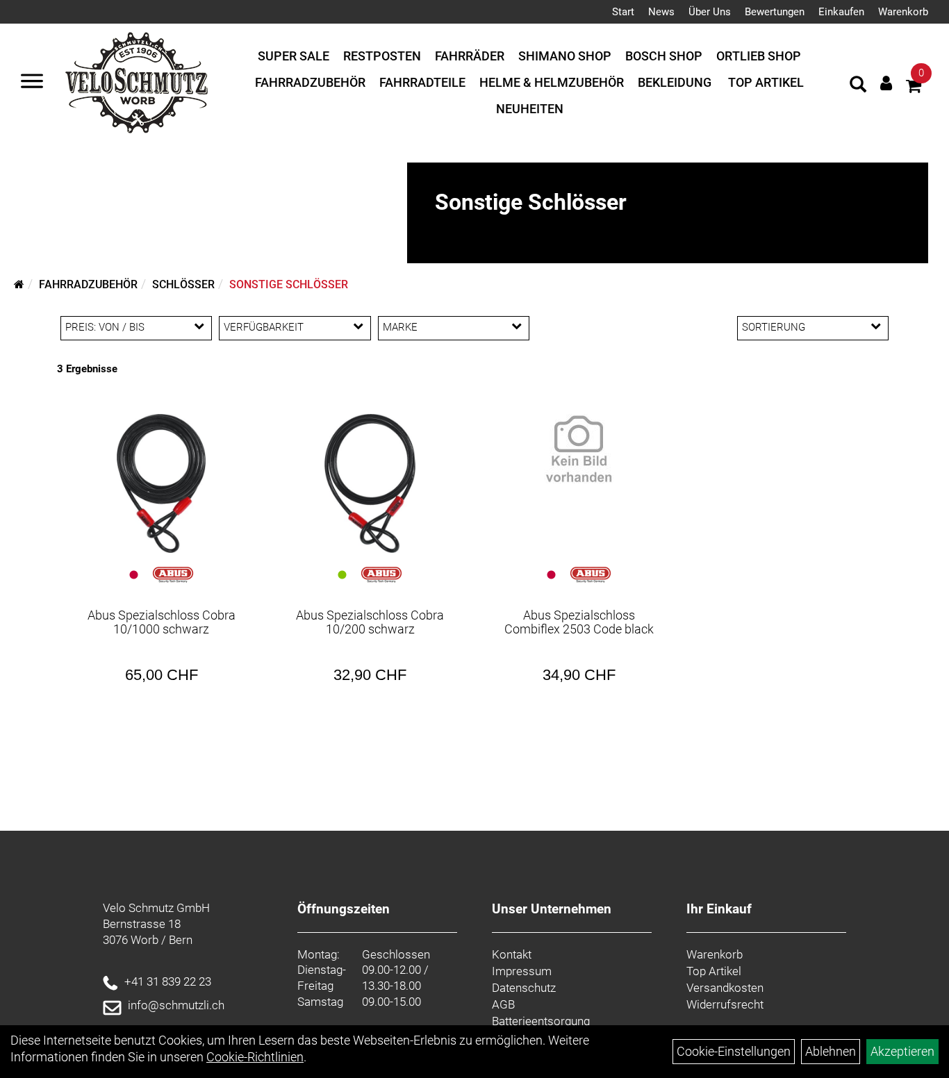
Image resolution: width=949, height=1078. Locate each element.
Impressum (522, 971)
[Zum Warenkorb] (913, 87)
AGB (503, 1004)
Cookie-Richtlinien (255, 1057)
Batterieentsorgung (541, 1021)
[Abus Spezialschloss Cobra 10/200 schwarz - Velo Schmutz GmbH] (370, 483)
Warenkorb (903, 12)
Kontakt (511, 954)
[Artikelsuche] (858, 86)
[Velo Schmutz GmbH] (136, 83)
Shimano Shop (564, 56)
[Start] (19, 284)
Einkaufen (841, 12)
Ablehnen (830, 1051)
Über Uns (709, 12)
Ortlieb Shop (758, 56)
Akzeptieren (902, 1051)
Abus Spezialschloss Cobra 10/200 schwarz (370, 622)
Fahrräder (469, 56)
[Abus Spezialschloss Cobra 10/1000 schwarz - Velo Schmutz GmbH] (161, 483)
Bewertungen (774, 12)
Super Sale (293, 56)
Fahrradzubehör (310, 82)
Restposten (382, 56)
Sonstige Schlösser (288, 284)
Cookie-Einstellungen (734, 1051)
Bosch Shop (663, 56)
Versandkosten (725, 988)
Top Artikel (766, 82)
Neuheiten (529, 108)
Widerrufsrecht (725, 1004)
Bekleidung (674, 82)
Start (623, 12)
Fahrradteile (422, 82)
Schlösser (183, 284)
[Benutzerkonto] (886, 83)
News (661, 12)
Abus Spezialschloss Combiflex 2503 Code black (579, 622)
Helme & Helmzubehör (551, 82)
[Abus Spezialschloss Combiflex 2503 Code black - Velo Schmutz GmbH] (579, 448)
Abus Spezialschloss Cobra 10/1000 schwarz (162, 622)
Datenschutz (524, 988)
